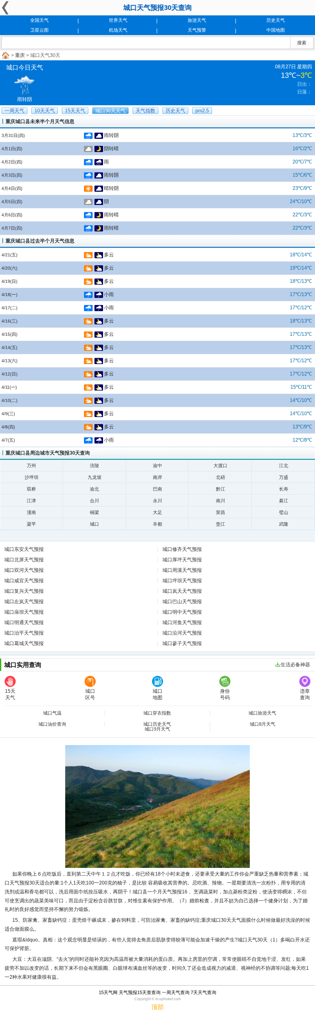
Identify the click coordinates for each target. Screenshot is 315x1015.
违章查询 (305, 694)
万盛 (283, 477)
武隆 (283, 524)
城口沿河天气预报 (182, 633)
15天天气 (10, 694)
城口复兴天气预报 (24, 591)
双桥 (31, 488)
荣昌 (220, 512)
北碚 (220, 477)
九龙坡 (95, 477)
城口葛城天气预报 (24, 643)
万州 (31, 465)
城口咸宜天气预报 (24, 580)
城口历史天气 (157, 724)
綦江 (283, 500)
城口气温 (52, 713)
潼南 (31, 512)
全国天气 (39, 20)
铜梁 (94, 512)
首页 (5, 55)
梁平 (31, 524)
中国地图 (275, 30)
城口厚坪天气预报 (182, 559)
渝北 (94, 488)
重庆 (20, 55)
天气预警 (197, 30)
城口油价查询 (52, 724)
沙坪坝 (31, 477)
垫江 (220, 524)
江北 (283, 465)
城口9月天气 (157, 729)
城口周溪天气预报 (182, 570)
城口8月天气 (262, 724)
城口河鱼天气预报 (182, 622)
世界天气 (118, 20)
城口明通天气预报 (24, 622)
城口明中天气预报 (182, 612)
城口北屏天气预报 (24, 559)
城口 (94, 524)
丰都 (157, 524)
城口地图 (157, 694)
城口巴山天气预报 (182, 601)
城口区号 (90, 694)
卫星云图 (39, 30)
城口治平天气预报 (24, 633)
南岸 (157, 477)
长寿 (283, 488)
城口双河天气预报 (24, 570)
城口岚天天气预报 (182, 591)
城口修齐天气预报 (182, 549)
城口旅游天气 (262, 713)
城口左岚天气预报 (24, 601)
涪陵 (94, 465)
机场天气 (118, 30)
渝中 (157, 465)
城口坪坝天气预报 (182, 580)
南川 (220, 500)
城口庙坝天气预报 (24, 612)
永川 (157, 500)
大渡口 (220, 465)
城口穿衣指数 (157, 713)
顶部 (157, 1007)
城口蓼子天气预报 (182, 643)
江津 (31, 500)
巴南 (157, 488)
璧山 (283, 512)
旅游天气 (197, 20)
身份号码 (225, 694)
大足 (157, 512)
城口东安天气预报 (24, 549)
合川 (94, 500)
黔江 (220, 488)
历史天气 (275, 20)
